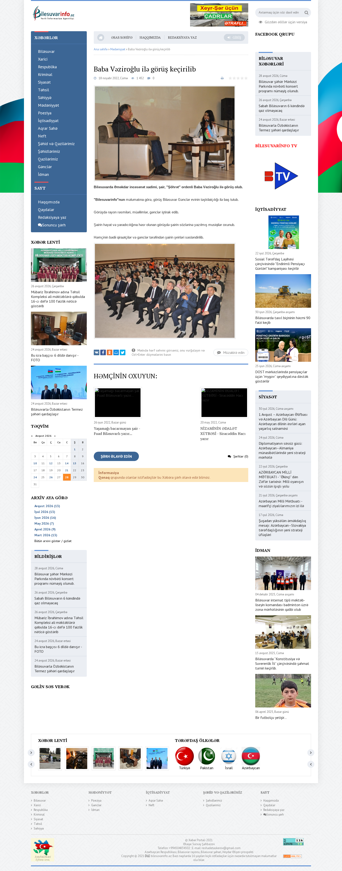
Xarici (42, 59)
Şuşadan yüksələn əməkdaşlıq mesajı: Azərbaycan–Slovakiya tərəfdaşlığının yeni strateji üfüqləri (282, 527)
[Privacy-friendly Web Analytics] (292, 857)
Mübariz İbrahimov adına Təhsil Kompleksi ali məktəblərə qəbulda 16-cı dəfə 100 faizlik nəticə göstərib (58, 299)
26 (51, 477)
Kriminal (45, 74)
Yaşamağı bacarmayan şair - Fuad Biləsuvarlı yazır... (117, 431)
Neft (42, 136)
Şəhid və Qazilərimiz (56, 143)
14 (66, 463)
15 (74, 463)
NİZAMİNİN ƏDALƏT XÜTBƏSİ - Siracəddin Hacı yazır (222, 433)
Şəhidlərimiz (49, 151)
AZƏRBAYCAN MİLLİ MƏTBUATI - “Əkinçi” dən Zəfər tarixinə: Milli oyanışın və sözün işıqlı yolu (281, 479)
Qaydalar (46, 209)
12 (51, 463)
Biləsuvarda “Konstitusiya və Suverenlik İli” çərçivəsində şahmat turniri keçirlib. (282, 663)
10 (35, 463)
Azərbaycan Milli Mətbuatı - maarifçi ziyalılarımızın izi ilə (281, 503)
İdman (43, 174)
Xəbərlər (40, 792)
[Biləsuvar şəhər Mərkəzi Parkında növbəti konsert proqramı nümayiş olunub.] (50, 758)
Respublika (47, 66)
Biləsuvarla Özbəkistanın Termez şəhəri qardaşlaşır (57, 411)
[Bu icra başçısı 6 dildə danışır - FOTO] (130, 758)
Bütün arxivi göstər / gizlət (52, 541)
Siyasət (44, 82)
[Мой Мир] (116, 352)
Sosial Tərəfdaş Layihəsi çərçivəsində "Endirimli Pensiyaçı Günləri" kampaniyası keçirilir (280, 264)
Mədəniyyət (48, 105)
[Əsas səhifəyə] (53, 12)
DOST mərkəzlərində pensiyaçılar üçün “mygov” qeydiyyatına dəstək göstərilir (281, 376)
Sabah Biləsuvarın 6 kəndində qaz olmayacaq (57, 600)
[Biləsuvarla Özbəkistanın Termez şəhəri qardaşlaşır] (157, 758)
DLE (147, 856)
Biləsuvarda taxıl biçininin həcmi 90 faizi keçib (282, 320)
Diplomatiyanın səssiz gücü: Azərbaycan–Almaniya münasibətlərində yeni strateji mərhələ (282, 450)
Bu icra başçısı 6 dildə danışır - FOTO (54, 357)
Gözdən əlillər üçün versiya (286, 21)
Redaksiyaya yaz (52, 217)
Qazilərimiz (48, 159)
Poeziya (44, 113)
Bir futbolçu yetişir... (271, 717)
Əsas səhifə (121, 37)
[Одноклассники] (109, 352)
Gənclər (45, 166)
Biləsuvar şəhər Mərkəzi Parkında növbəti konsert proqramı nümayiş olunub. (54, 579)
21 (66, 470)
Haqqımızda (49, 202)
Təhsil (43, 89)
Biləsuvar (46, 51)
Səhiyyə (44, 97)
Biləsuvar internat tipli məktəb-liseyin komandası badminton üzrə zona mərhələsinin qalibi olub (281, 605)
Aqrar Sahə (47, 128)
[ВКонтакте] (96, 352)
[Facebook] (103, 352)
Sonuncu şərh (54, 225)
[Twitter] (122, 352)
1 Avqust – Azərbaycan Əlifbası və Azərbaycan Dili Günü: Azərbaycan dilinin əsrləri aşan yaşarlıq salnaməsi (283, 421)
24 (35, 477)
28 (66, 477)
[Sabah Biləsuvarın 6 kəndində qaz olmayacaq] (76, 758)
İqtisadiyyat (48, 120)
